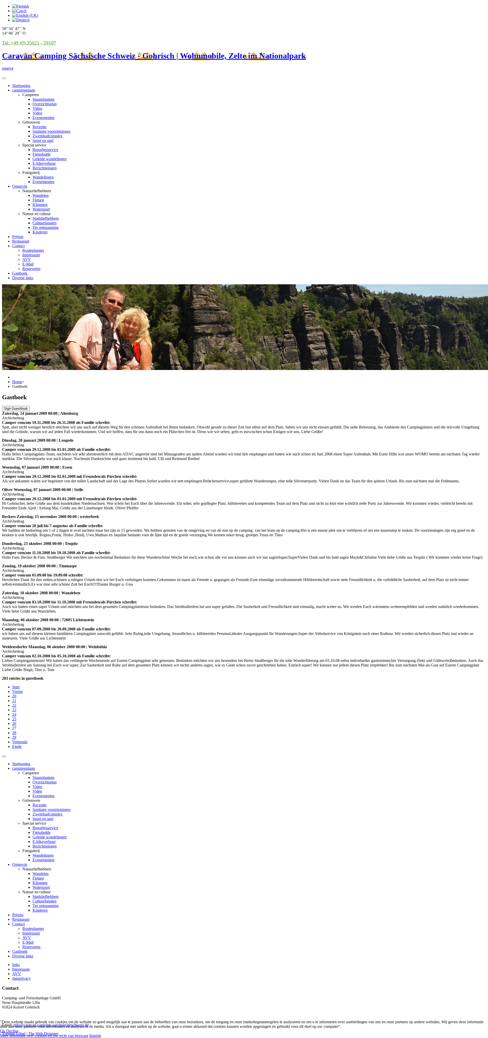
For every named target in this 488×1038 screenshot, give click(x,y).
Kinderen (40, 232)
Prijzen (17, 236)
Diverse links (22, 278)
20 (14, 696)
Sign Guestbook (16, 408)
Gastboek (19, 273)
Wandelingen (43, 177)
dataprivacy (21, 978)
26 (14, 723)
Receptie (40, 127)
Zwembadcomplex (48, 136)
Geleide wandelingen (50, 159)
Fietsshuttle (42, 154)
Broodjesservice (45, 149)
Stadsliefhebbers (46, 218)
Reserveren (31, 268)
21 (14, 701)
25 (14, 719)
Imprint (95, 1035)
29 (14, 737)
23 (14, 710)
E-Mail (28, 264)
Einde (17, 746)
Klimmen (40, 204)
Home (17, 382)
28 (14, 733)
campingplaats (23, 90)
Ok (2, 1031)
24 (14, 714)
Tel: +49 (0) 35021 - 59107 (29, 43)
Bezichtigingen (45, 168)
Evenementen (43, 117)
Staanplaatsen (43, 99)
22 (14, 705)
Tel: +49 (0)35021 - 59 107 (24, 1016)
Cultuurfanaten (44, 223)
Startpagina (21, 85)
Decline (12, 1031)
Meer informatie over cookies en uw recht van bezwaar (44, 1035)
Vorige (17, 691)
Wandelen (41, 195)
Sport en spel (43, 140)
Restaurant (20, 241)
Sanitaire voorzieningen (51, 131)
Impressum (31, 255)
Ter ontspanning (45, 227)
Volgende (19, 742)
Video (37, 108)
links (16, 964)
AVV (26, 259)
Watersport (41, 209)
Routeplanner (33, 250)
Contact (18, 246)
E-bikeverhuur (44, 163)
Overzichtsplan (45, 104)
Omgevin (19, 186)
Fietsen (38, 200)
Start (16, 687)
